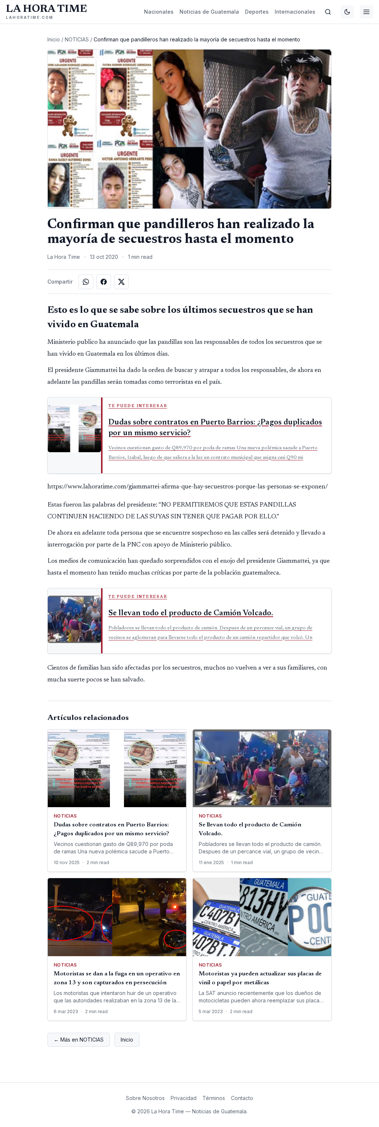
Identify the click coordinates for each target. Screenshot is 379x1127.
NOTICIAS (77, 39)
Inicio (53, 39)
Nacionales (159, 12)
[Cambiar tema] (347, 11)
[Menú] (366, 11)
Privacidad (184, 1098)
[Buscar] (328, 11)
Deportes (257, 12)
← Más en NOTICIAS (79, 1039)
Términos (213, 1098)
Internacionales (295, 12)
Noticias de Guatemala (209, 12)
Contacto (242, 1098)
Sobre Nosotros (145, 1098)
